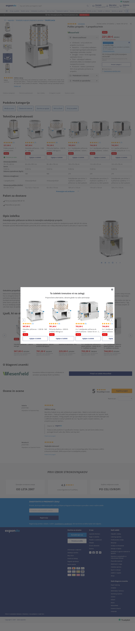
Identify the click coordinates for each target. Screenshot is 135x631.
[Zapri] (112, 289)
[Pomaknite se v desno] (111, 320)
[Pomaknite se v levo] (23, 320)
